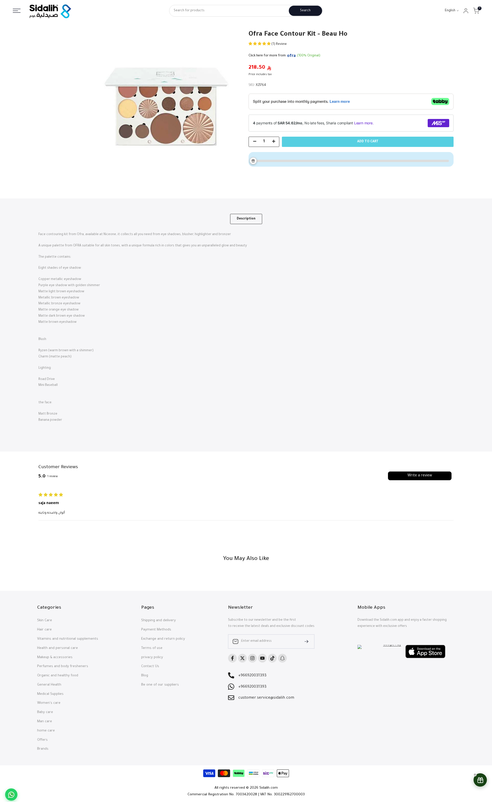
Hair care (44, 630)
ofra (291, 56)
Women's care (48, 703)
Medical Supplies (50, 694)
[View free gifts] (480, 780)
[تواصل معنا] (11, 794)
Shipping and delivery (158, 621)
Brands (42, 749)
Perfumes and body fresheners (62, 666)
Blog (144, 676)
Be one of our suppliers (160, 685)
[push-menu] (16, 11)
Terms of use (151, 648)
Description (246, 219)
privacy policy (152, 657)
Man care (44, 722)
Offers (42, 740)
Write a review (419, 476)
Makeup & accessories (55, 657)
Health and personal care (57, 648)
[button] (260, 44)
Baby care (45, 712)
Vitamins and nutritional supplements (67, 639)
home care (46, 731)
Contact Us (150, 666)
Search (305, 11)
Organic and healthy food (57, 676)
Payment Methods (156, 630)
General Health (49, 685)
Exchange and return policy (163, 639)
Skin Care (44, 621)
